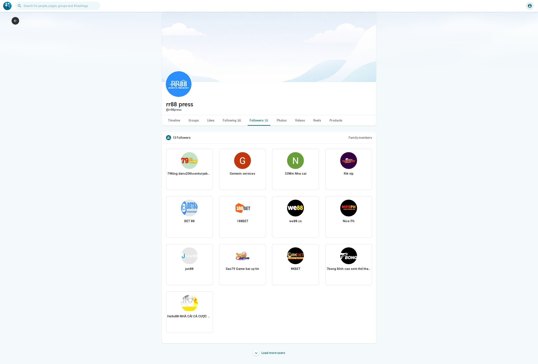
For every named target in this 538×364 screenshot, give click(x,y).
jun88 (189, 269)
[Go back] (15, 21)
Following (232, 120)
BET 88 (189, 221)
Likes (210, 120)
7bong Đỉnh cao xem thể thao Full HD (349, 269)
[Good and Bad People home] (7, 6)
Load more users (273, 353)
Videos (300, 120)
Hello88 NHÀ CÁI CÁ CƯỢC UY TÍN (189, 316)
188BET (242, 221)
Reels (317, 120)
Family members (360, 137)
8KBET (295, 269)
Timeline (174, 120)
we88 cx (295, 221)
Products (336, 120)
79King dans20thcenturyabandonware (189, 173)
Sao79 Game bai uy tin (242, 269)
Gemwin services (242, 173)
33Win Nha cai (295, 173)
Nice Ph (349, 221)
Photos (282, 120)
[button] (530, 6)
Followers (259, 120)
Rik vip (348, 173)
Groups (194, 120)
